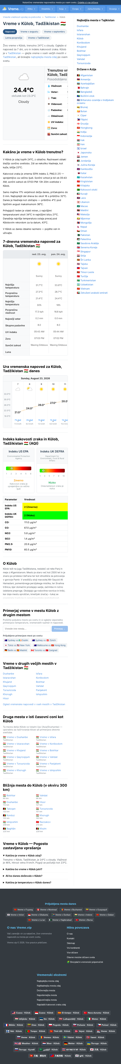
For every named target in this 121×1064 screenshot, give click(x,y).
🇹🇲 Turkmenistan (86, 280)
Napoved (10, 31)
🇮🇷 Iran (81, 144)
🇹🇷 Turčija (82, 276)
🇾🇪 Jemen (82, 156)
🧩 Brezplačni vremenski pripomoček (85, 962)
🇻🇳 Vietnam (83, 288)
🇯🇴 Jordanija (84, 160)
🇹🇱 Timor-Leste (85, 272)
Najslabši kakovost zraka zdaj (51, 1004)
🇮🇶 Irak (81, 140)
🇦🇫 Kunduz (9, 816)
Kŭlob (80, 38)
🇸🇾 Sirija (81, 255)
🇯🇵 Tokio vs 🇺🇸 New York (17, 645)
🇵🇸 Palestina (84, 239)
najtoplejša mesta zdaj (44, 57)
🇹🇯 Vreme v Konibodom (49, 745)
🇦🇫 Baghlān (9, 830)
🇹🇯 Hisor (41, 803)
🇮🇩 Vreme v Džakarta (38, 915)
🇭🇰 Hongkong (84, 127)
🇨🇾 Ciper (81, 115)
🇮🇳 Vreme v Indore (83, 915)
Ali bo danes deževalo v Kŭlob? (24, 875)
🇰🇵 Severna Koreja (87, 247)
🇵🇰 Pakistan (83, 235)
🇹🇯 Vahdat (42, 796)
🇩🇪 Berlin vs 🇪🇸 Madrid (16, 650)
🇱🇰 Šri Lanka (84, 259)
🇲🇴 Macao (82, 206)
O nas (70, 933)
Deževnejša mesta (46, 990)
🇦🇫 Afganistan (85, 75)
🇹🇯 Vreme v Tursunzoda (16, 765)
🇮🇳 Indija (81, 131)
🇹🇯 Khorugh (42, 816)
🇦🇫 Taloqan (9, 810)
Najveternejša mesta (47, 995)
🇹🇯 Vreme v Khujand (14, 751)
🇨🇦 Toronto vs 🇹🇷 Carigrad (44, 650)
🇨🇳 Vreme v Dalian (105, 915)
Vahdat (40, 685)
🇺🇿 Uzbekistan (85, 284)
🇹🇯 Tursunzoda (44, 810)
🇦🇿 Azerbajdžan (86, 83)
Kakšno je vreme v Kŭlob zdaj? (24, 855)
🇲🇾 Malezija (83, 214)
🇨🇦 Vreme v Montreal (47, 909)
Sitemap (71, 943)
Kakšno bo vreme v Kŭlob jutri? (24, 869)
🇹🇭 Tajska (82, 263)
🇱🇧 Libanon (83, 202)
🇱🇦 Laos (81, 197)
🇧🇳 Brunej (82, 107)
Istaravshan (9, 677)
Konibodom (42, 677)
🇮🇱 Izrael (81, 148)
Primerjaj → (59, 629)
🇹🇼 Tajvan (82, 268)
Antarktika (47, 9)
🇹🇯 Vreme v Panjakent (48, 765)
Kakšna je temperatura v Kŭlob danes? (28, 882)
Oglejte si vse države (88, 2)
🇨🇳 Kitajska (83, 185)
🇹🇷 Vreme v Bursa (84, 920)
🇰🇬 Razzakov (43, 823)
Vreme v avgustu (29, 31)
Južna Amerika (95, 9)
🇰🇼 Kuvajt (82, 193)
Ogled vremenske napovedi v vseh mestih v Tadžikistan (34, 704)
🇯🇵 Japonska (84, 152)
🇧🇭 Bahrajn (83, 87)
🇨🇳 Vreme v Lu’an (36, 920)
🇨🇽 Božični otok (85, 95)
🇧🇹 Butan (82, 111)
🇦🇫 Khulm (41, 830)
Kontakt (70, 938)
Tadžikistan (50, 17)
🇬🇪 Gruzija (82, 123)
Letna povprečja (13, 38)
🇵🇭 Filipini (82, 119)
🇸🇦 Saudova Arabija (88, 243)
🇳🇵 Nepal (82, 226)
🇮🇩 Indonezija (84, 136)
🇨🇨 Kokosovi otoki (87, 189)
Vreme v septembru (54, 31)
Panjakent (41, 690)
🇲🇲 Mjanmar (83, 218)
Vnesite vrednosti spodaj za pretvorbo (22, 17)
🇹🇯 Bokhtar (9, 796)
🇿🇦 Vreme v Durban (61, 915)
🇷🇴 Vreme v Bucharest (71, 909)
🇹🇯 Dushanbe (10, 803)
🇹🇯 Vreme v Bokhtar (47, 751)
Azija (62, 9)
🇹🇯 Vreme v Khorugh (14, 771)
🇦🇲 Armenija (83, 79)
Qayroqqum (9, 685)
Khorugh (7, 694)
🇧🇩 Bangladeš (84, 91)
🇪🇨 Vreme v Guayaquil (96, 909)
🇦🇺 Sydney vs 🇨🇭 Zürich (44, 640)
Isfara (39, 673)
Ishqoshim (41, 694)
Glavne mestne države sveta (81, 957)
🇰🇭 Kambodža (85, 169)
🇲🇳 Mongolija (84, 222)
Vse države (72, 952)
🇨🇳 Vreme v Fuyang (23, 909)
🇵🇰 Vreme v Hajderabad (60, 920)
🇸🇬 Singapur (84, 251)
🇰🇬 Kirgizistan (85, 181)
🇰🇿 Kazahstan (85, 177)
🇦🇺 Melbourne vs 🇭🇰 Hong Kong (50, 645)
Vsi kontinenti (73, 948)
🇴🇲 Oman (82, 230)
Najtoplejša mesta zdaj (48, 981)
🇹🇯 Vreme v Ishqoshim (48, 771)
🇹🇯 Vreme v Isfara (46, 738)
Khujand (7, 681)
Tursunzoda (9, 690)
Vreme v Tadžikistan (38, 38)
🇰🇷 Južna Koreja (86, 164)
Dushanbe (8, 673)
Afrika (31, 9)
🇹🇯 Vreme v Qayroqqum (16, 758)
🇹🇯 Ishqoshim (10, 823)
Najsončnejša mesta (47, 1000)
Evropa (76, 9)
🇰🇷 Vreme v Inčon (15, 915)
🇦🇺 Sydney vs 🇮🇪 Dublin (16, 640)
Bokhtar (40, 681)
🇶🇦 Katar (81, 173)
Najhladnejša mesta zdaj (48, 985)
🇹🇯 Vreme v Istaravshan (16, 745)
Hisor (6, 698)
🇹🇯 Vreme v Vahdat (47, 758)
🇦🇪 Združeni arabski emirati (92, 292)
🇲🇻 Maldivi (82, 210)
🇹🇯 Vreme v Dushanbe (15, 738)
